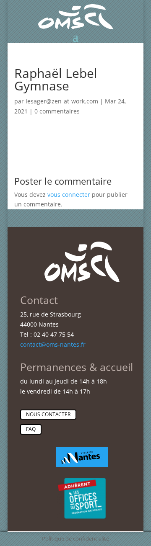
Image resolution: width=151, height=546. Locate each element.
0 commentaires (57, 111)
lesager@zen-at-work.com (62, 101)
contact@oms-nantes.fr (53, 344)
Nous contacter (48, 414)
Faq (31, 429)
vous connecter (68, 194)
